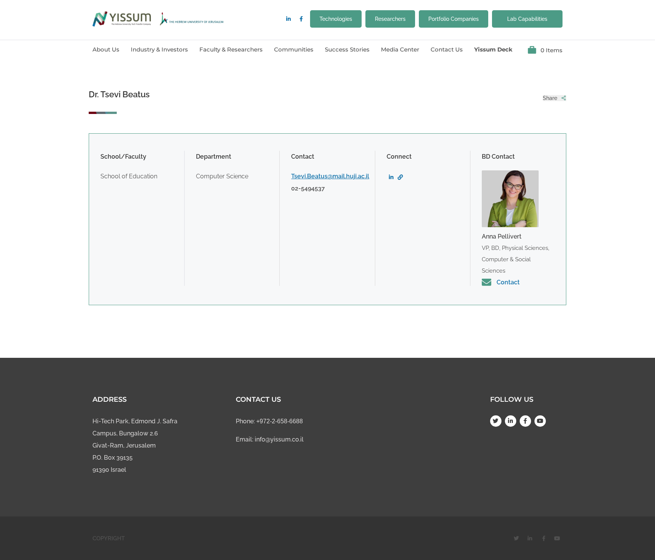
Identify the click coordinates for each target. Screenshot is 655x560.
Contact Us (447, 49)
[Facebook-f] (301, 19)
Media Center (400, 49)
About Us (105, 49)
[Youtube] (540, 421)
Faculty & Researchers (231, 49)
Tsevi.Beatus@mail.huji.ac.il (330, 176)
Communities (293, 49)
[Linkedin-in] (288, 19)
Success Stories (347, 49)
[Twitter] (495, 421)
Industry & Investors (159, 49)
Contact (508, 282)
